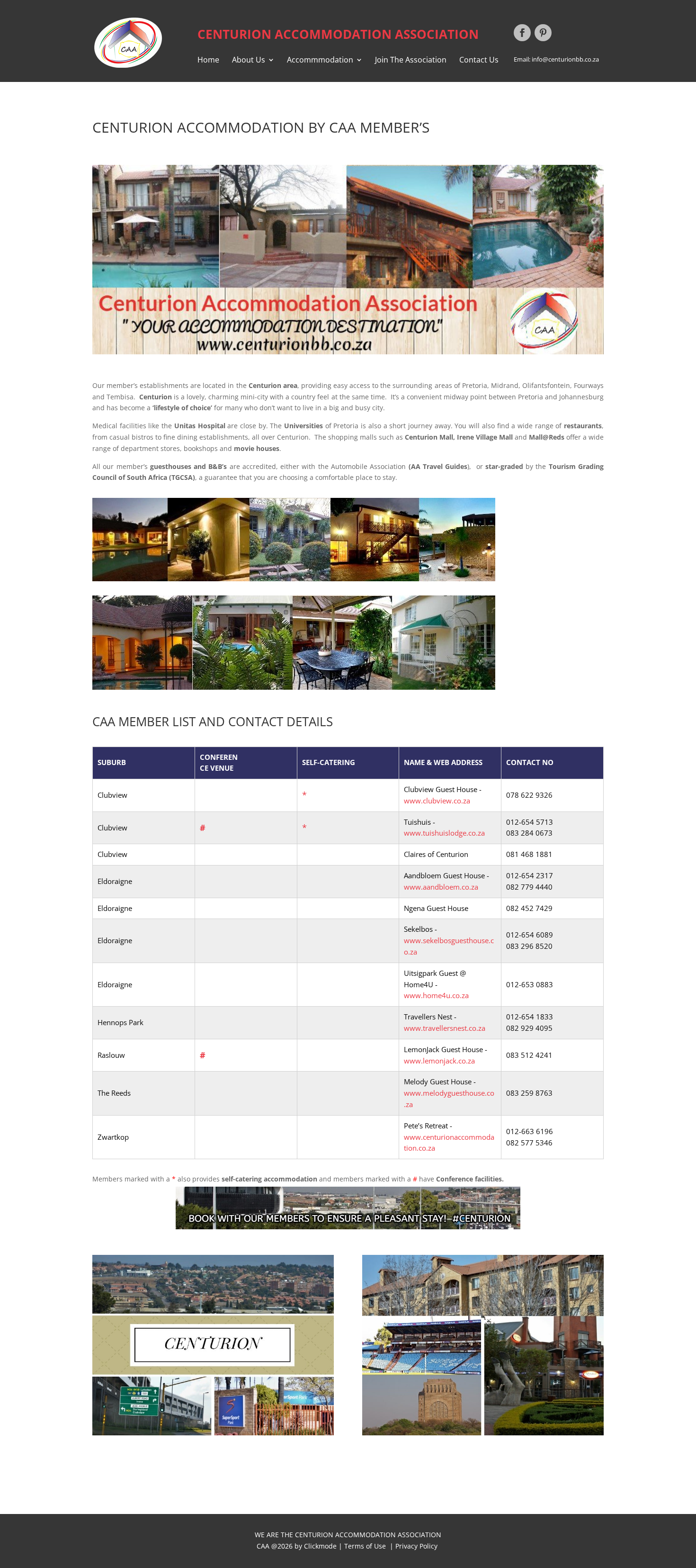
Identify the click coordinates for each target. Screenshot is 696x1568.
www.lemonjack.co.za (439, 1060)
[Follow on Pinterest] (543, 32)
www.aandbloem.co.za (441, 887)
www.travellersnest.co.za (444, 1028)
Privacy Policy (417, 1545)
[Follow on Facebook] (522, 32)
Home (208, 60)
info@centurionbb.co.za (565, 59)
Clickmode (321, 1545)
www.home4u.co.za (436, 995)
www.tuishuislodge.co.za (444, 833)
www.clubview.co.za (437, 800)
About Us (248, 60)
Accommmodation (320, 60)
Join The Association (410, 60)
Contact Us (479, 60)
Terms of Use (365, 1545)
